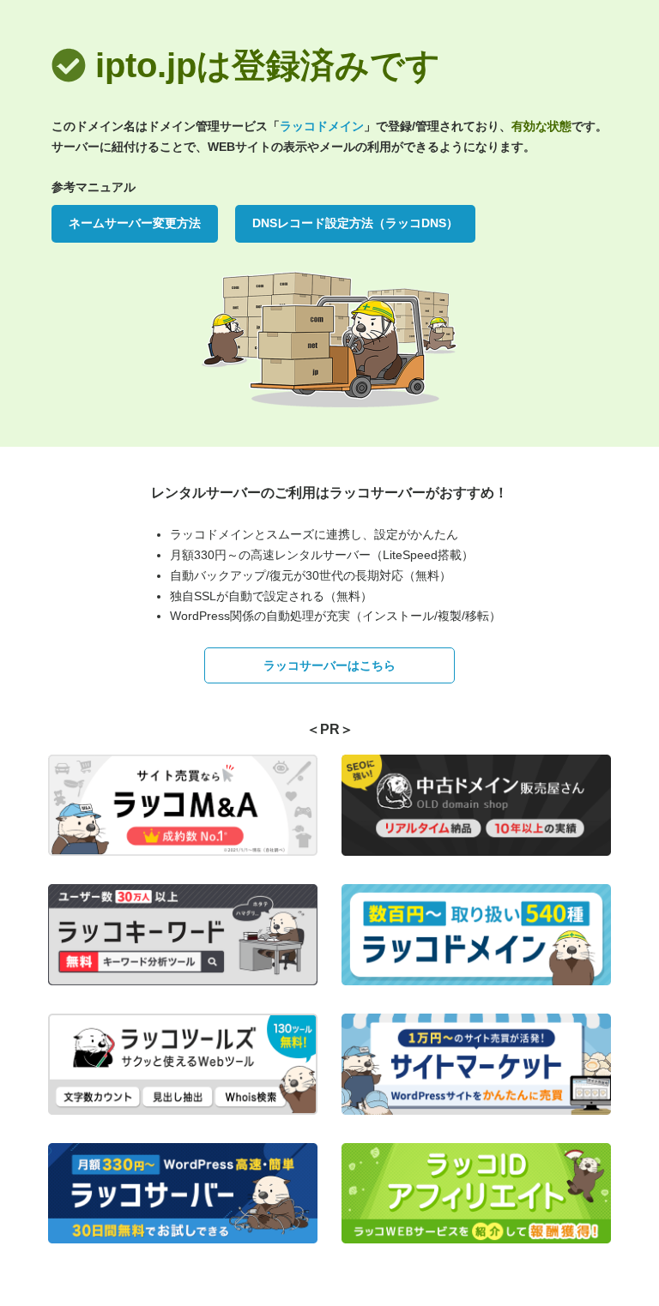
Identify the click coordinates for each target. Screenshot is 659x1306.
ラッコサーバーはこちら (329, 665)
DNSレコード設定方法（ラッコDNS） (355, 223)
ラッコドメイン (322, 126)
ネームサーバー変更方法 (135, 223)
